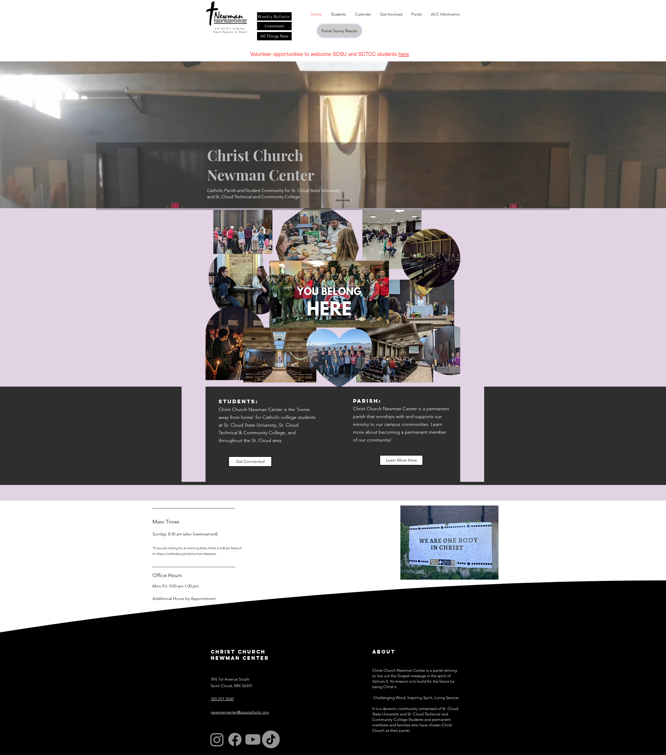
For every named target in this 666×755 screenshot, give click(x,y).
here (404, 54)
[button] (391, 14)
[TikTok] (271, 739)
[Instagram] (217, 739)
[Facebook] (235, 739)
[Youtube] (253, 739)
